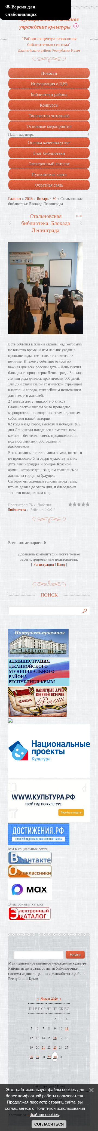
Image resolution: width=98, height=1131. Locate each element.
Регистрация (43, 564)
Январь (42, 198)
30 (54, 198)
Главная (14, 198)
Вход (61, 564)
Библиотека (17, 509)
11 (66, 1028)
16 (55, 1038)
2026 (29, 198)
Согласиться (49, 1124)
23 (55, 1047)
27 (37, 1057)
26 (31, 1057)
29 (49, 1057)
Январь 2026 (49, 998)
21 (43, 1047)
